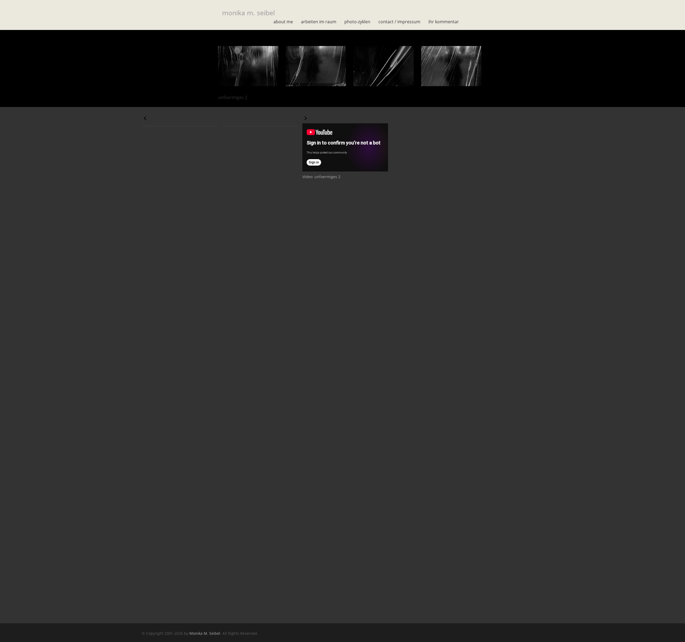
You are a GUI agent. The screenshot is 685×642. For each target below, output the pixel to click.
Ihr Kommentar (443, 22)
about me (283, 22)
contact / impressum (399, 22)
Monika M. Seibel (204, 633)
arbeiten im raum (318, 22)
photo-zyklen (357, 22)
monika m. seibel (248, 12)
